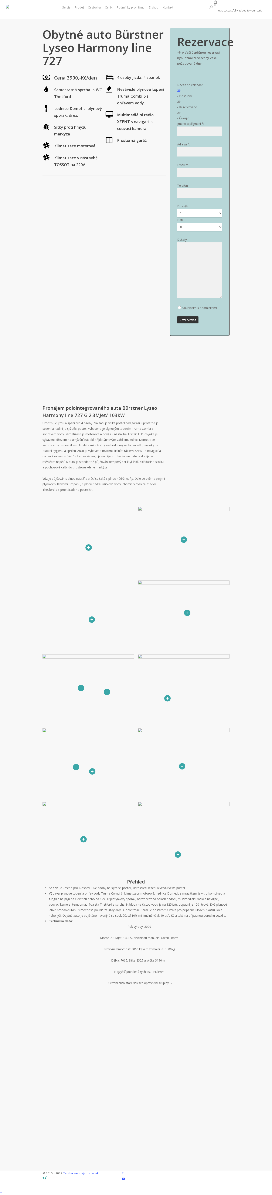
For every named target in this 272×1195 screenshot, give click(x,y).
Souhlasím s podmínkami (199, 308)
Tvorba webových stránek (81, 1173)
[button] (136, 1192)
